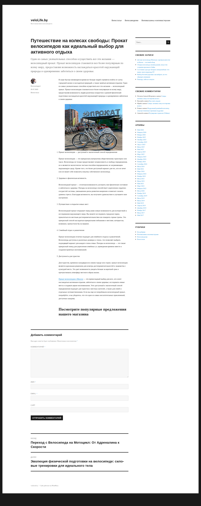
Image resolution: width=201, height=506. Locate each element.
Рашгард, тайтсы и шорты (145, 79)
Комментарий (38, 347)
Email (34, 393)
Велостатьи (117, 20)
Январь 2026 (141, 135)
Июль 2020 (140, 191)
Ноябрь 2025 (141, 137)
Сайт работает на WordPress (49, 486)
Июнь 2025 (141, 147)
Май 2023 (140, 183)
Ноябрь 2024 (141, 161)
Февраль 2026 (141, 132)
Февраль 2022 (141, 188)
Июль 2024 (140, 166)
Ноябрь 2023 (141, 176)
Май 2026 (140, 130)
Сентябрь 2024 (142, 164)
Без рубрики (141, 232)
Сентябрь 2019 (142, 196)
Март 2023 (140, 186)
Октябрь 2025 (141, 140)
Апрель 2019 (141, 205)
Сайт (33, 405)
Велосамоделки (131, 20)
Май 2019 (140, 203)
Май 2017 (140, 215)
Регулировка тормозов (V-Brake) (159, 113)
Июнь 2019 (141, 201)
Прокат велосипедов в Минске (71, 279)
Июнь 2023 (141, 181)
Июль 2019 (140, 198)
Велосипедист (36, 86)
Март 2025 (140, 154)
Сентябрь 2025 (142, 142)
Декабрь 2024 (141, 159)
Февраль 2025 (141, 157)
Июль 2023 (140, 179)
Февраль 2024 (141, 174)
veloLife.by (39, 20)
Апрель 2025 (141, 152)
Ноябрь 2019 (141, 193)
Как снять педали (154, 101)
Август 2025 (141, 144)
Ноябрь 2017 (141, 210)
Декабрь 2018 (141, 208)
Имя (33, 382)
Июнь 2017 (141, 213)
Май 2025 (140, 149)
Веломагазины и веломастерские (156, 20)
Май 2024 (140, 169)
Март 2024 (140, 171)
